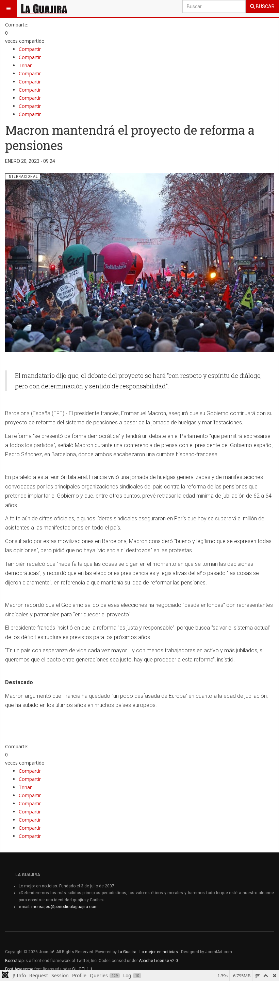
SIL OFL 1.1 (82, 969)
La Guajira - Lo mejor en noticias (148, 951)
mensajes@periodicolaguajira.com (64, 906)
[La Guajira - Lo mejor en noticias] (44, 8)
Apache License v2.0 (158, 960)
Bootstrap (14, 960)
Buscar (265, 6)
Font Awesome (19, 969)
